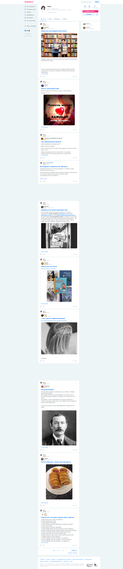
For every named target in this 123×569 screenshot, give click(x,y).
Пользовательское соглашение (64, 559)
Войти (97, 1)
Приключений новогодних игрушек (66, 215)
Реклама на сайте (28, 35)
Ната (44, 23)
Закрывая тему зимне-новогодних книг (54, 210)
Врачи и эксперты (44, 561)
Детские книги (50, 162)
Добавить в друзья (90, 11)
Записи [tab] (44, 19)
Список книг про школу (49, 266)
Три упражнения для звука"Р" (51, 142)
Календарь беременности (56, 561)
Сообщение (88, 14)
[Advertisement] (90, 52)
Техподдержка (28, 33)
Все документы (88, 559)
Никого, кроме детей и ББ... (50, 88)
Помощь (53, 559)
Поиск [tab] (50, 19)
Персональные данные (78, 559)
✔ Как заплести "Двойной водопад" (53, 318)
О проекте (42, 559)
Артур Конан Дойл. (47, 389)
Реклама (48, 559)
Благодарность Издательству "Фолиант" (54, 166)
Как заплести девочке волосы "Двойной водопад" (54, 320)
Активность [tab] (57, 19)
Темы (71, 561)
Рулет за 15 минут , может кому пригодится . (56, 462)
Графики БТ (66, 561)
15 (63, 550)
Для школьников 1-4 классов (48, 268)
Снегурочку (62, 213)
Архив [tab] (65, 19)
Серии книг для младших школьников (54, 31)
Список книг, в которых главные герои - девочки (57, 517)
